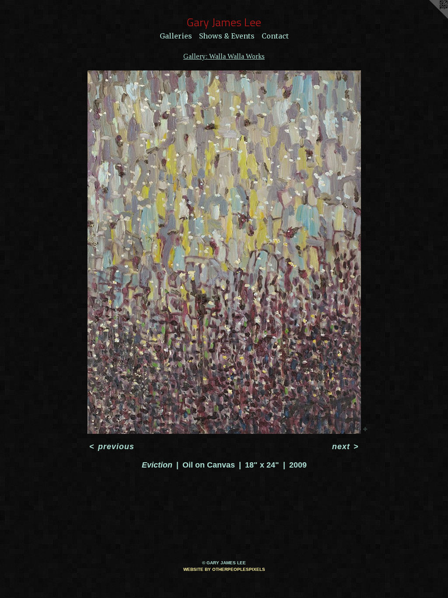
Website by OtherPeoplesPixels (224, 569)
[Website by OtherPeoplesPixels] (430, 17)
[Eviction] (224, 252)
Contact (275, 36)
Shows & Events (227, 36)
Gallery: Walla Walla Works (224, 56)
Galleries (176, 36)
